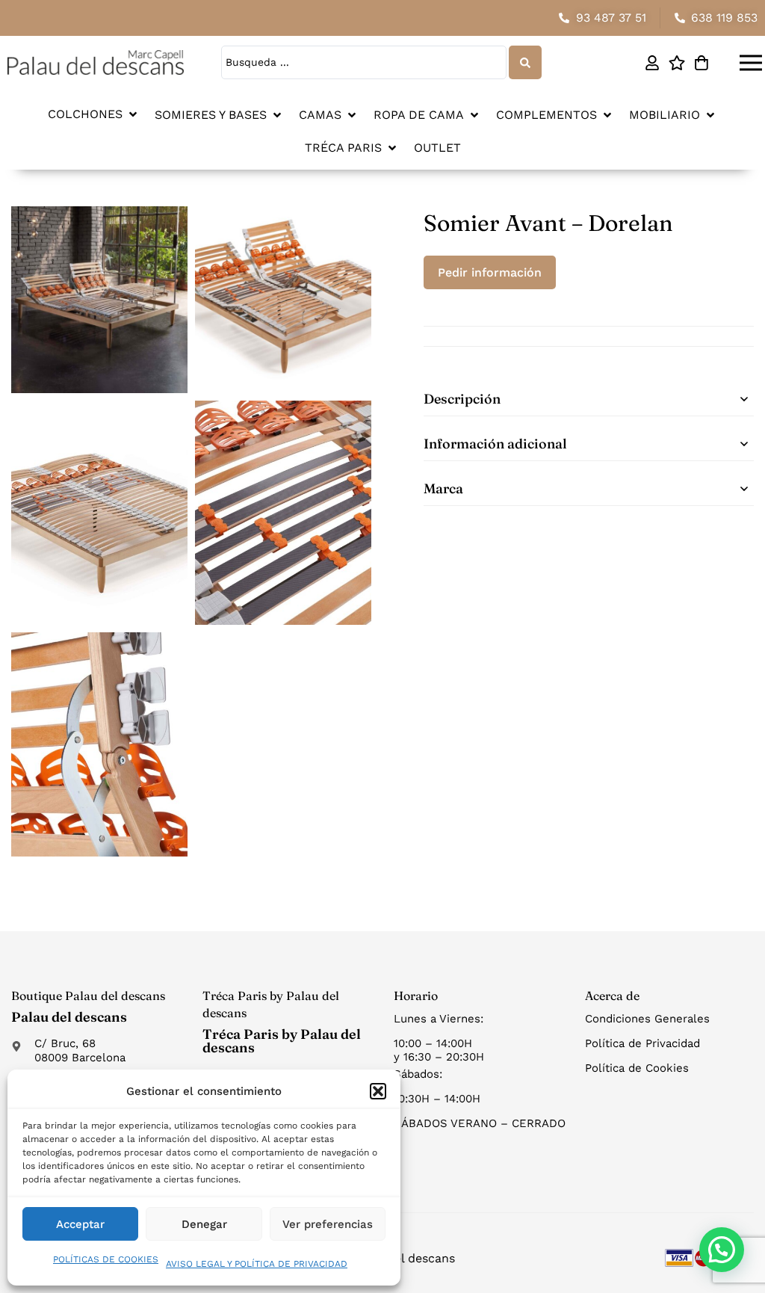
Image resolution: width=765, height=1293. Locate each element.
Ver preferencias (327, 1224)
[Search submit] (525, 62)
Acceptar (80, 1224)
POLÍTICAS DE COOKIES (105, 1259)
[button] (378, 1091)
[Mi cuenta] (651, 63)
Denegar (204, 1224)
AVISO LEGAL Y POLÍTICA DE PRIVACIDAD (256, 1264)
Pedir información (490, 272)
